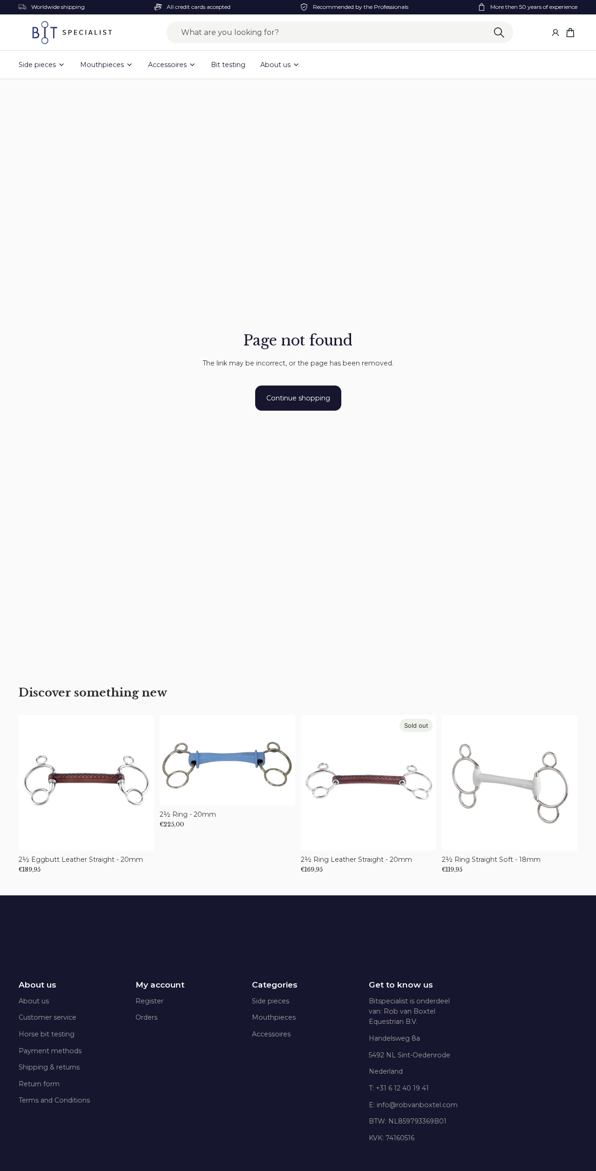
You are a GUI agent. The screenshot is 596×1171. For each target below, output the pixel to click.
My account (159, 984)
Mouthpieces (274, 1017)
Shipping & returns (49, 1067)
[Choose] (139, 836)
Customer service (47, 1017)
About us (37, 984)
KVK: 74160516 (391, 1138)
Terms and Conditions (54, 1100)
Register (149, 1001)
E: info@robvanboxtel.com (413, 1105)
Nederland (386, 1071)
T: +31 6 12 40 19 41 (399, 1088)
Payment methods (50, 1051)
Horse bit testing (46, 1034)
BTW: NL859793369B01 (408, 1121)
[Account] (555, 32)
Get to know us (401, 984)
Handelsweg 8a (394, 1038)
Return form (39, 1084)
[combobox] (339, 32)
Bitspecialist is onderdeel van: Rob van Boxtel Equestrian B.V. (409, 1011)
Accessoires (271, 1034)
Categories (275, 984)
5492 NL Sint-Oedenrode (409, 1055)
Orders (146, 1017)
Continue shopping (298, 398)
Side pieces (270, 1001)
